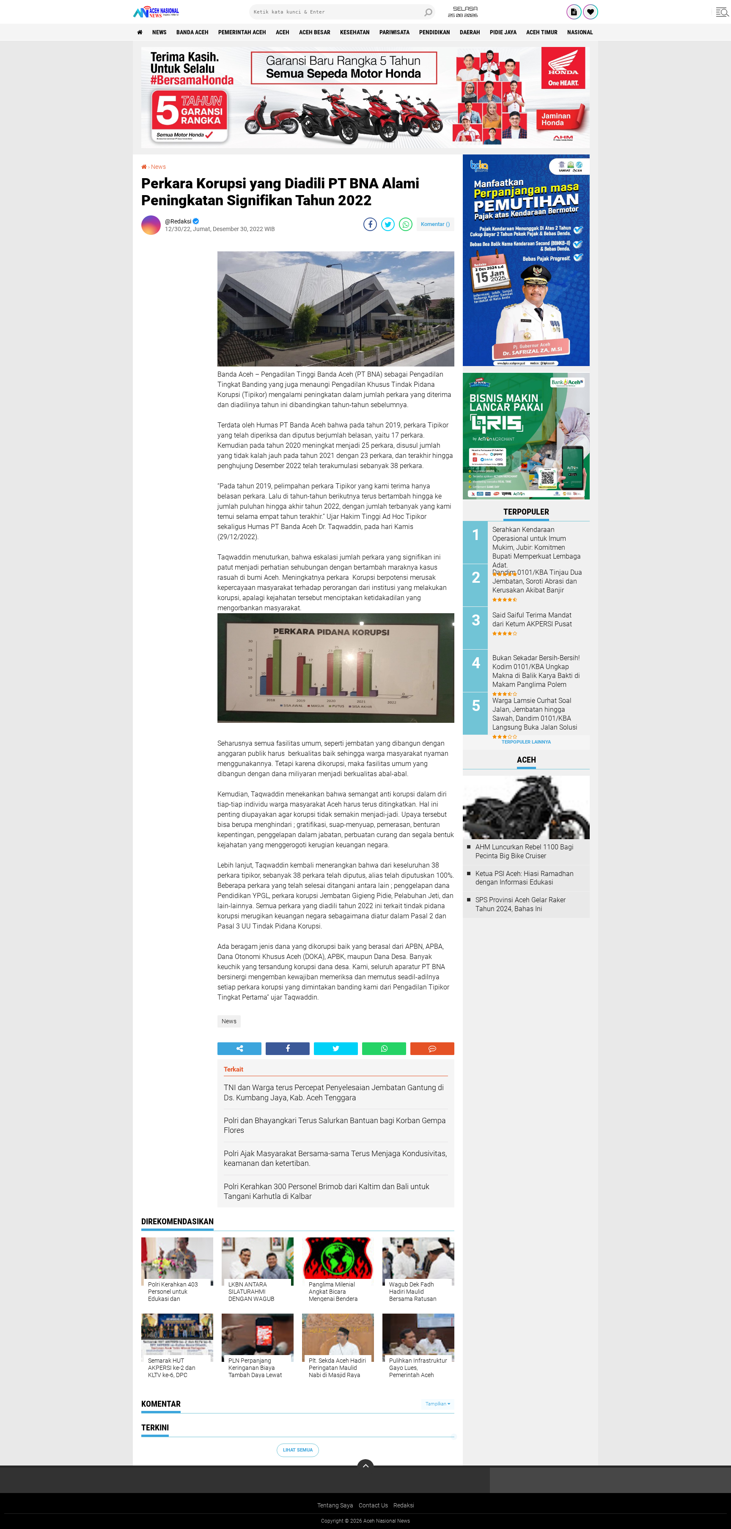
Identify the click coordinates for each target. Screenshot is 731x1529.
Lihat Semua (298, 1450)
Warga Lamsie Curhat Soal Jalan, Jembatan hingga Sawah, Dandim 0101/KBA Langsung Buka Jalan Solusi (534, 714)
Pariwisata (394, 32)
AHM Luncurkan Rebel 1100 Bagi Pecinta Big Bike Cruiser (524, 851)
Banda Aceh (192, 32)
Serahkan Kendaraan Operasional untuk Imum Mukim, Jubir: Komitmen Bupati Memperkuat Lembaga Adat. (536, 547)
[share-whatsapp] (405, 224)
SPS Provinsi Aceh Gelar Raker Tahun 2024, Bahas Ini (520, 904)
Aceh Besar (314, 32)
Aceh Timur (542, 32)
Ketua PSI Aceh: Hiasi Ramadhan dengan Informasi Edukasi (524, 878)
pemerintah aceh (242, 32)
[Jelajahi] (721, 11)
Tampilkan (437, 1404)
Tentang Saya (335, 1505)
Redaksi (403, 1505)
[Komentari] (432, 1048)
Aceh (282, 32)
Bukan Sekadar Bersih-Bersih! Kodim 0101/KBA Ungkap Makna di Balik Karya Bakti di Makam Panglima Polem (536, 671)
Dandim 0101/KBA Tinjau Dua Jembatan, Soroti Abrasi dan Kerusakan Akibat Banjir (537, 581)
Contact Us (373, 1505)
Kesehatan (355, 32)
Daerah (470, 32)
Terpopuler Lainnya (526, 742)
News (159, 32)
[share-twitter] (388, 224)
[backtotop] (365, 1467)
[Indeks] (574, 12)
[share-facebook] (370, 224)
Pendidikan (434, 32)
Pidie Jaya (503, 32)
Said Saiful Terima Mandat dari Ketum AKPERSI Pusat (532, 619)
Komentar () (435, 224)
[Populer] (590, 12)
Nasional (580, 32)
